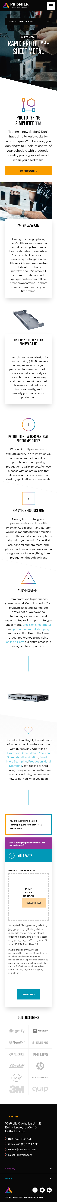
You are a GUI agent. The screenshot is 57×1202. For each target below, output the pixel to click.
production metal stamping (31, 629)
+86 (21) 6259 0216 (23, 1144)
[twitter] (42, 1190)
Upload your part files (21, 870)
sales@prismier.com (20, 1154)
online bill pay (15, 641)
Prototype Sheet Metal (22, 753)
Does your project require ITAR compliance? (27, 844)
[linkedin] (49, 1190)
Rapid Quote (28, 170)
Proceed (28, 994)
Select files (33, 902)
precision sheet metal (37, 624)
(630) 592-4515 (20, 1138)
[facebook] (35, 1190)
